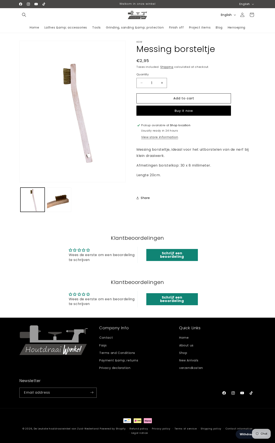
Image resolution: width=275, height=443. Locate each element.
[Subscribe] (91, 392)
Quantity (142, 74)
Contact (106, 337)
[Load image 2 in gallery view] (59, 200)
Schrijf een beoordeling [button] (172, 255)
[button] (24, 15)
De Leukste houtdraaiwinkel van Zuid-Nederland (66, 428)
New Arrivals (188, 360)
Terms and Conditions (117, 352)
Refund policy (139, 428)
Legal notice (139, 433)
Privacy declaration (114, 368)
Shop (183, 352)
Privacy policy (161, 428)
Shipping (166, 67)
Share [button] (145, 198)
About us (186, 345)
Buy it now (184, 110)
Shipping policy (211, 428)
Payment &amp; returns (118, 360)
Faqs (103, 345)
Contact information (239, 428)
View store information (159, 137)
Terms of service (185, 428)
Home (184, 337)
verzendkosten (191, 368)
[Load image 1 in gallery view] (32, 200)
